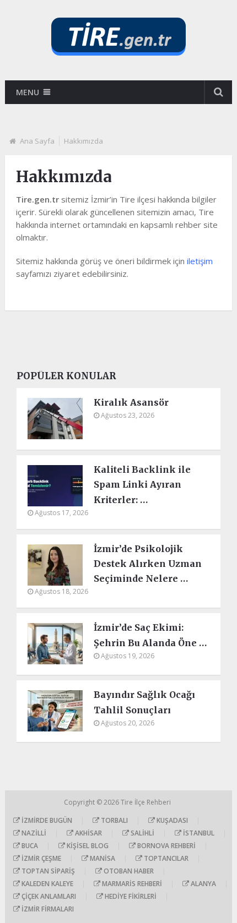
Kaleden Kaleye (46, 883)
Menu (27, 92)
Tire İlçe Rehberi (147, 802)
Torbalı (113, 820)
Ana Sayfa (37, 141)
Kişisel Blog (87, 845)
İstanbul (197, 833)
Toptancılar (165, 858)
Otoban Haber (128, 871)
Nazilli (33, 833)
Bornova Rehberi (166, 845)
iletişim (200, 260)
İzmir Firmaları (47, 909)
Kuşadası (171, 820)
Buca (29, 845)
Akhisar (87, 833)
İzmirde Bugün (46, 820)
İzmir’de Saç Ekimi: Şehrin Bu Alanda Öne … (150, 635)
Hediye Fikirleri (130, 896)
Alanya (202, 883)
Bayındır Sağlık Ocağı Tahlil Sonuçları (144, 702)
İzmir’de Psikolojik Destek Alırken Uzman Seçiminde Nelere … (148, 563)
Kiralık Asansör (131, 402)
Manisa (101, 858)
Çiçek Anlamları (48, 896)
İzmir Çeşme (40, 858)
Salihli (141, 833)
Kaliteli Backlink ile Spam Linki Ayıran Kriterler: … (142, 484)
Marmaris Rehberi (131, 883)
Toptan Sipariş (47, 871)
